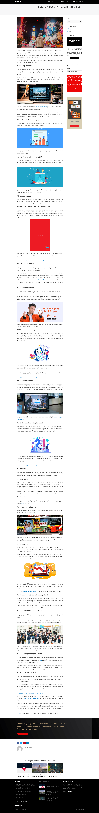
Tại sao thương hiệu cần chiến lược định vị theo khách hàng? (32, 693)
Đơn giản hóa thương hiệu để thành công (28, 465)
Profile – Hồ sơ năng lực (72, 71)
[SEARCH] (82, 1)
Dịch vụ (62, 1)
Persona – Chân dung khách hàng (29, 591)
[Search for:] (74, 21)
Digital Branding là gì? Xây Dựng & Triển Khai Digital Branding (24, 775)
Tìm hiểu (74, 88)
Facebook (28, 164)
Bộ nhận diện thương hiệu (72, 64)
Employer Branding (40, 279)
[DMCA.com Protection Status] (18, 805)
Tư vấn (70, 1)
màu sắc (23, 503)
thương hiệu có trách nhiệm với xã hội (31, 698)
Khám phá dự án (74, 58)
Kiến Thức (69, 30)
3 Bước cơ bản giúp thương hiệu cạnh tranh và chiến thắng (31, 260)
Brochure (69, 69)
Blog (80, 1)
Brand (37, 12)
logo (41, 660)
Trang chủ (48, 1)
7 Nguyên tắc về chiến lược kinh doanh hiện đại (29, 377)
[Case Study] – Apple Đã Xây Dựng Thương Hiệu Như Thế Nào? (55, 775)
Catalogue (69, 68)
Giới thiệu (53, 1)
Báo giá (66, 1)
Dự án (58, 1)
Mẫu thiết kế (75, 1)
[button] (22, 734)
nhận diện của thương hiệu (41, 106)
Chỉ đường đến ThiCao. (67, 791)
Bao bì (68, 67)
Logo (68, 31)
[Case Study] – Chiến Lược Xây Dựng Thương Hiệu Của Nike (38, 775)
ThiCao (18, 713)
